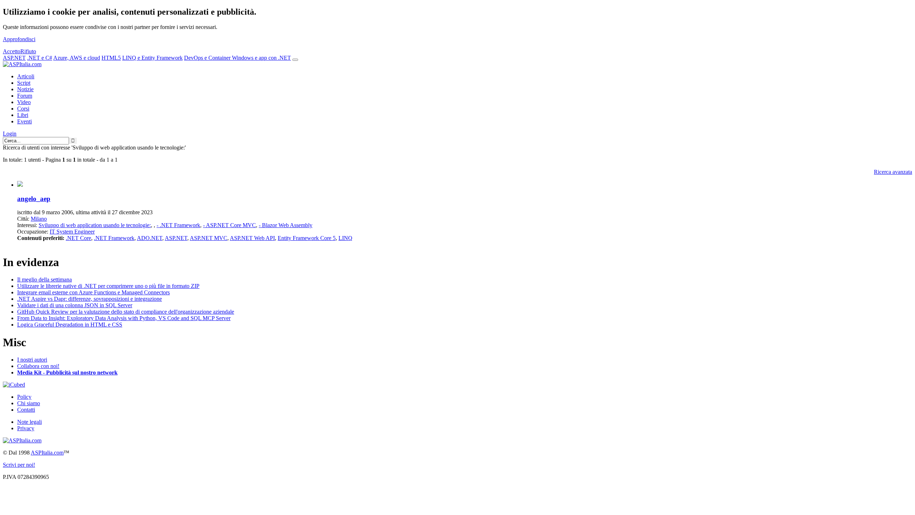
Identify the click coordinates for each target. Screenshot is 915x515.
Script (23, 83)
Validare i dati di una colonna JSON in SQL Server (74, 305)
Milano (39, 219)
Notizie (25, 89)
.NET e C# (39, 58)
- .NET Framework (178, 225)
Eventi (24, 121)
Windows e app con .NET (261, 58)
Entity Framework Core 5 (307, 238)
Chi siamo (28, 403)
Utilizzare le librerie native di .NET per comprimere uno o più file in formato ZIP (108, 286)
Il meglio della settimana (44, 279)
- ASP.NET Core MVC (229, 225)
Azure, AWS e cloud (76, 58)
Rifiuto (28, 51)
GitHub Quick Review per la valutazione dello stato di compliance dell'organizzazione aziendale (125, 312)
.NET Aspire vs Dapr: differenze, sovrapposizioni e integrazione (89, 299)
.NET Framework (114, 238)
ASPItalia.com (47, 453)
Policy (24, 397)
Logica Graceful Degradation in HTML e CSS (69, 325)
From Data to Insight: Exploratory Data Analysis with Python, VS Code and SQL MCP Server (124, 318)
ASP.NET (14, 58)
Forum (24, 96)
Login (9, 134)
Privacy (25, 428)
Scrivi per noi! (19, 465)
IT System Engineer (72, 232)
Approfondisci (19, 39)
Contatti (26, 410)
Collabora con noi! (38, 366)
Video (24, 102)
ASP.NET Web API (252, 238)
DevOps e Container (208, 58)
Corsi (23, 109)
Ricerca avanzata (893, 172)
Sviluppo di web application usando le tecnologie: (95, 225)
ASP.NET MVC (208, 238)
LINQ (345, 238)
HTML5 (111, 58)
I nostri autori (32, 360)
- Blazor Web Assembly (285, 225)
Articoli (25, 76)
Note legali (29, 422)
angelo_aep (33, 198)
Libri (22, 115)
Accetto (11, 51)
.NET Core (78, 238)
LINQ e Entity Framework (152, 58)
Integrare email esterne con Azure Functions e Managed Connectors (93, 292)
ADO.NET (149, 238)
